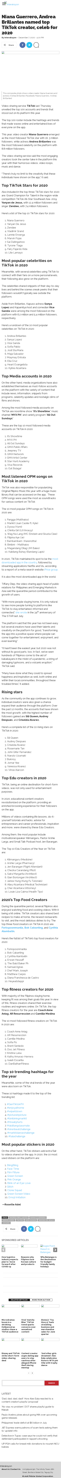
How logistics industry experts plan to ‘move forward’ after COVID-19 (10, 1262)
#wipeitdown (14, 1111)
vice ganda (30, 1220)
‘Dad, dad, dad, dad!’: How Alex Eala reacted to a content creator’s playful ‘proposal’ (27, 1400)
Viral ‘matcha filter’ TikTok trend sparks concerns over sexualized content (28, 1326)
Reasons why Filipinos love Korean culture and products (28, 1260)
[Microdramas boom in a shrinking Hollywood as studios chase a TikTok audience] (11, 1311)
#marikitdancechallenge (20, 1132)
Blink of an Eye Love (19, 1183)
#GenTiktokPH (15, 1104)
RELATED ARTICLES (19, 1300)
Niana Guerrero (38, 1218)
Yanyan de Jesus (46, 1220)
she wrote (21, 612)
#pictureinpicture (17, 1114)
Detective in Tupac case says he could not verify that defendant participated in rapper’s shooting (29, 1437)
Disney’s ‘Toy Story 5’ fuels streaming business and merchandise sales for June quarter (48, 1327)
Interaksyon (10, 37)
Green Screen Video (18, 1193)
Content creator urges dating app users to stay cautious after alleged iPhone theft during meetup (29, 1360)
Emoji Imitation (16, 1197)
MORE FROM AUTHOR (41, 1300)
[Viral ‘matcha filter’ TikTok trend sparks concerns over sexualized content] (30, 1311)
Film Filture (13, 1172)
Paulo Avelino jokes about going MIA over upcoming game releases (29, 1416)
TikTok (20, 1220)
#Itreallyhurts (15, 1122)
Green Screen (15, 1175)
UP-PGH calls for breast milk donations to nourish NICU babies (30, 1445)
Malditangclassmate (18, 1125)
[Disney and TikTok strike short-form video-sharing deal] (11, 1345)
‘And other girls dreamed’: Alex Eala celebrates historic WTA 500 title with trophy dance (49, 1359)
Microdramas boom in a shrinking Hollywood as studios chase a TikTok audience (10, 1326)
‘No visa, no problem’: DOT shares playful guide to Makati (28, 1408)
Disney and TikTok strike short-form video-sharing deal (11, 1357)
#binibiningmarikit (17, 1118)
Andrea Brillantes (19, 1218)
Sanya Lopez (8, 1220)
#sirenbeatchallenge (18, 1129)
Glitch (10, 1186)
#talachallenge (16, 1136)
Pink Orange (14, 1179)
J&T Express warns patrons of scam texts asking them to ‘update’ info (30, 1429)
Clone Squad (14, 1190)
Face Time (13, 1168)
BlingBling (12, 1165)
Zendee (6, 1223)
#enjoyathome (15, 1107)
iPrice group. (51, 569)
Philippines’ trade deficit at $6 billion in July (24, 1422)
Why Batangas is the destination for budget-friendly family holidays (48, 1262)
